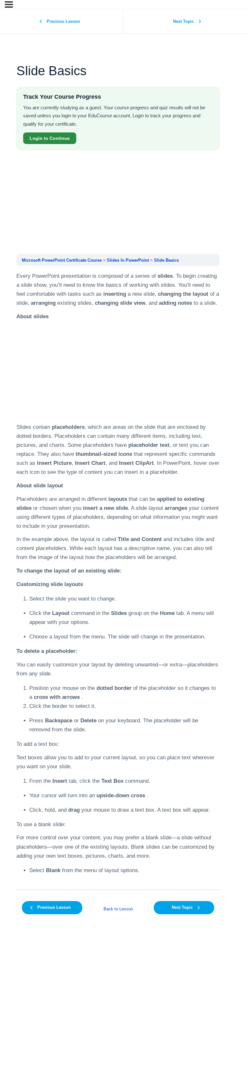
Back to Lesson (118, 909)
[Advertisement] (118, 203)
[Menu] (9, 4)
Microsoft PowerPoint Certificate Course (62, 260)
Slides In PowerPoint (128, 260)
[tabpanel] (118, 578)
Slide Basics (166, 260)
